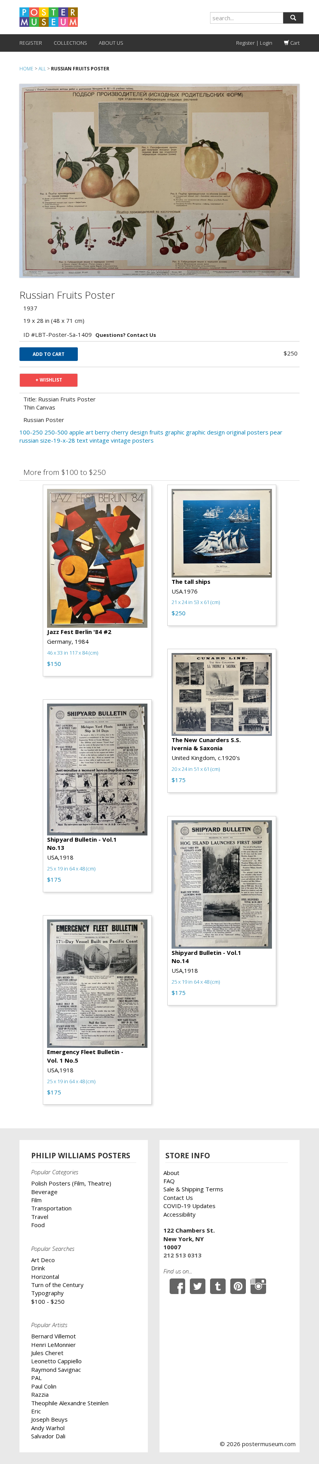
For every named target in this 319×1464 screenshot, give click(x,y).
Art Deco (43, 1260)
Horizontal (45, 1276)
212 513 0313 (182, 1255)
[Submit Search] (293, 18)
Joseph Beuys (49, 1419)
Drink (38, 1268)
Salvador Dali (48, 1436)
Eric (36, 1411)
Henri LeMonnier (53, 1344)
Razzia (40, 1394)
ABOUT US (111, 42)
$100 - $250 (48, 1301)
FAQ (169, 1181)
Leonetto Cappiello (56, 1361)
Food (38, 1225)
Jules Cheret (47, 1353)
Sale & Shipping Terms (193, 1189)
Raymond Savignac (56, 1369)
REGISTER (30, 42)
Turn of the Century (57, 1285)
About (171, 1173)
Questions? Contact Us (125, 334)
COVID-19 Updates (189, 1206)
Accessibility (179, 1214)
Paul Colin (43, 1386)
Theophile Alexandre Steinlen (70, 1403)
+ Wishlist (48, 380)
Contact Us (178, 1197)
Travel (39, 1217)
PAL (36, 1378)
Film (36, 1200)
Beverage (44, 1192)
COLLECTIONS (70, 42)
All (42, 68)
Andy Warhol (48, 1428)
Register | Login (254, 42)
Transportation (51, 1208)
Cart (294, 42)
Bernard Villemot (53, 1336)
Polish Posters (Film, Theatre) (71, 1183)
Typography (47, 1293)
